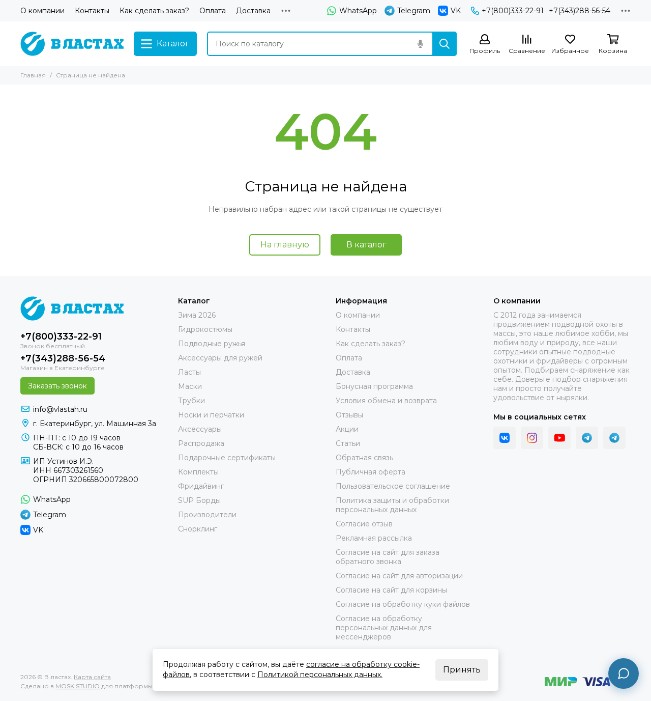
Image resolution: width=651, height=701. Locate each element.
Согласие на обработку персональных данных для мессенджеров (384, 627)
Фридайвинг (201, 486)
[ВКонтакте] (504, 438)
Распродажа (201, 443)
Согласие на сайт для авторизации (399, 575)
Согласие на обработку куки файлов (403, 604)
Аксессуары (200, 429)
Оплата (212, 10)
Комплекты (198, 471)
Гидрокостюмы (205, 329)
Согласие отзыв (364, 523)
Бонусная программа (374, 386)
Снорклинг (197, 529)
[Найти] (444, 44)
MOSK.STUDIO (77, 686)
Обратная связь (364, 457)
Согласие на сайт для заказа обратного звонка (387, 557)
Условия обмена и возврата (386, 400)
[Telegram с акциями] (587, 438)
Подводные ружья (211, 343)
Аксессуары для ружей (220, 357)
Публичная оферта (370, 471)
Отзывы (349, 414)
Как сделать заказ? (154, 10)
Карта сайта (92, 677)
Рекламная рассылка (374, 538)
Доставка (253, 10)
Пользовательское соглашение (393, 486)
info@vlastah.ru (60, 409)
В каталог (366, 244)
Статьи (348, 443)
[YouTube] (559, 438)
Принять (462, 670)
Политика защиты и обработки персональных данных (392, 505)
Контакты (92, 10)
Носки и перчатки (211, 414)
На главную (284, 244)
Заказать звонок (57, 385)
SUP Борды (199, 500)
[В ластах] (72, 44)
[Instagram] (532, 438)
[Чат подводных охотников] (614, 438)
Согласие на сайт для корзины (391, 590)
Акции (347, 429)
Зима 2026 (197, 315)
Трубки (191, 400)
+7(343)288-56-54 (579, 10)
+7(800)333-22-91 (513, 10)
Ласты (189, 372)
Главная (33, 75)
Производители (207, 514)
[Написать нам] (623, 673)
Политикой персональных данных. (319, 674)
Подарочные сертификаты (227, 457)
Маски (190, 386)
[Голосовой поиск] (420, 44)
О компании (42, 10)
